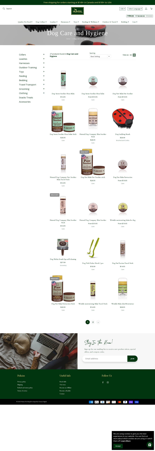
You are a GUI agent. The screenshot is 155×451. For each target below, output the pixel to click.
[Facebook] (103, 382)
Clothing (23, 93)
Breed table (63, 382)
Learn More (126, 441)
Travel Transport (27, 84)
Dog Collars (41, 22)
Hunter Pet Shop (25, 401)
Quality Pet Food (24, 22)
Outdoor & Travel (109, 22)
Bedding (124, 22)
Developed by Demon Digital (39, 401)
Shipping (20, 385)
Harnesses (65, 22)
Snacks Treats (26, 97)
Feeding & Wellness (90, 22)
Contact (62, 394)
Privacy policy (21, 382)
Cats (134, 22)
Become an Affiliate (65, 388)
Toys (76, 22)
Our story (63, 385)
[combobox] (100, 56)
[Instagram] (108, 382)
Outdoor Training (28, 67)
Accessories (25, 101)
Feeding (23, 76)
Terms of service (22, 391)
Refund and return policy (25, 388)
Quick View (63, 78)
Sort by (92, 53)
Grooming (24, 89)
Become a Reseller (65, 391)
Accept (118, 446)
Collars (22, 54)
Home (68, 39)
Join (132, 359)
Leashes (53, 22)
